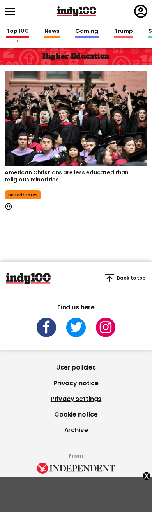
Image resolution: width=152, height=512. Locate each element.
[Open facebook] (46, 327)
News (52, 31)
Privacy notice (76, 383)
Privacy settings (76, 398)
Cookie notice (76, 414)
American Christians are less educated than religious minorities (67, 176)
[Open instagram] (105, 327)
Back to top (131, 278)
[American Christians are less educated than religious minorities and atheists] (76, 118)
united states (22, 195)
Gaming (87, 31)
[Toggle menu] (12, 11)
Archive (76, 430)
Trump (123, 31)
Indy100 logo (77, 11)
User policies (76, 367)
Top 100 (17, 31)
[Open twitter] (76, 327)
